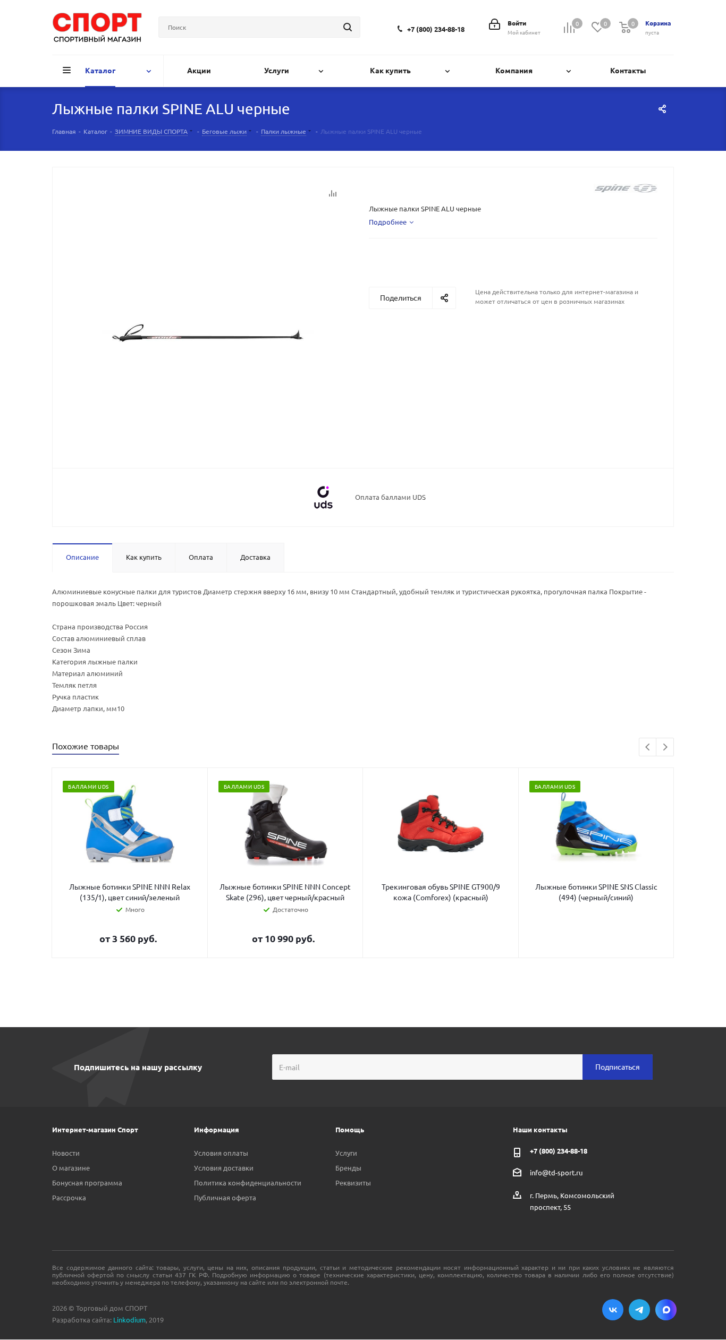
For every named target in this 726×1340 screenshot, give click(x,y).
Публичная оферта (225, 1197)
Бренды (348, 1167)
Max (666, 1309)
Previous (648, 747)
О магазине (71, 1167)
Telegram (639, 1309)
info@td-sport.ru (556, 1171)
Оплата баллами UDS (390, 497)
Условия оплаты (221, 1152)
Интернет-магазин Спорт (95, 1129)
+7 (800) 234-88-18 (436, 28)
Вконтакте (612, 1309)
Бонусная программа (87, 1182)
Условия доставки (224, 1167)
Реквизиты (353, 1182)
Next (665, 747)
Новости (66, 1152)
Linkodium (129, 1319)
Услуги (346, 1152)
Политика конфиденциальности (247, 1182)
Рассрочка (69, 1197)
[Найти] (347, 27)
